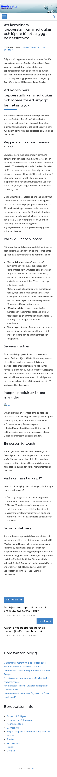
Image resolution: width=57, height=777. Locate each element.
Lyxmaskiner (13, 727)
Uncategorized (31, 47)
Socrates (34, 769)
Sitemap (11, 750)
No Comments (29, 615)
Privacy (10, 746)
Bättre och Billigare (16, 716)
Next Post (44, 621)
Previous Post (15, 599)
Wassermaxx (13, 742)
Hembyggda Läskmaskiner (20, 720)
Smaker (10, 739)
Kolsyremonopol (15, 723)
